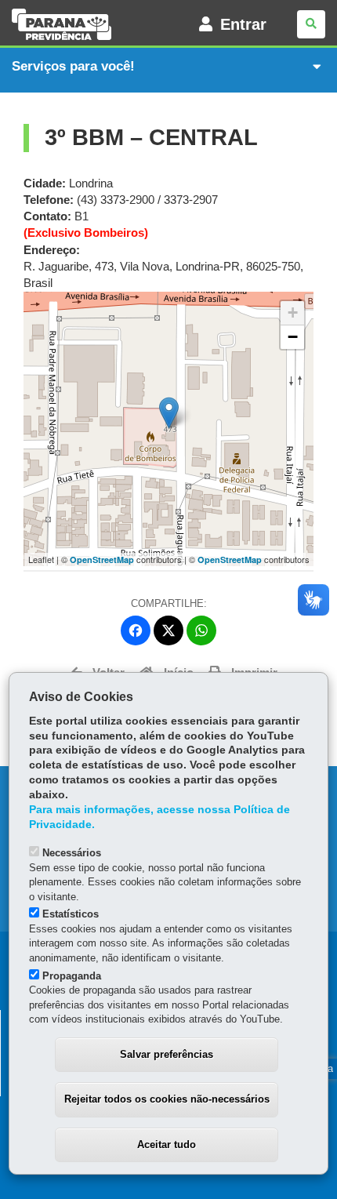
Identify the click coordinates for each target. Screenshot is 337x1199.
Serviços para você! (73, 66)
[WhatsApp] (201, 630)
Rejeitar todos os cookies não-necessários (167, 1099)
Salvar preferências (166, 1054)
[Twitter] (168, 630)
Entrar (243, 24)
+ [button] (293, 312)
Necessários (71, 853)
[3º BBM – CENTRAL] (169, 413)
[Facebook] (136, 630)
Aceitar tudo (166, 1144)
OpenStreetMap (102, 559)
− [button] (293, 337)
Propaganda (71, 976)
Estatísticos (70, 914)
